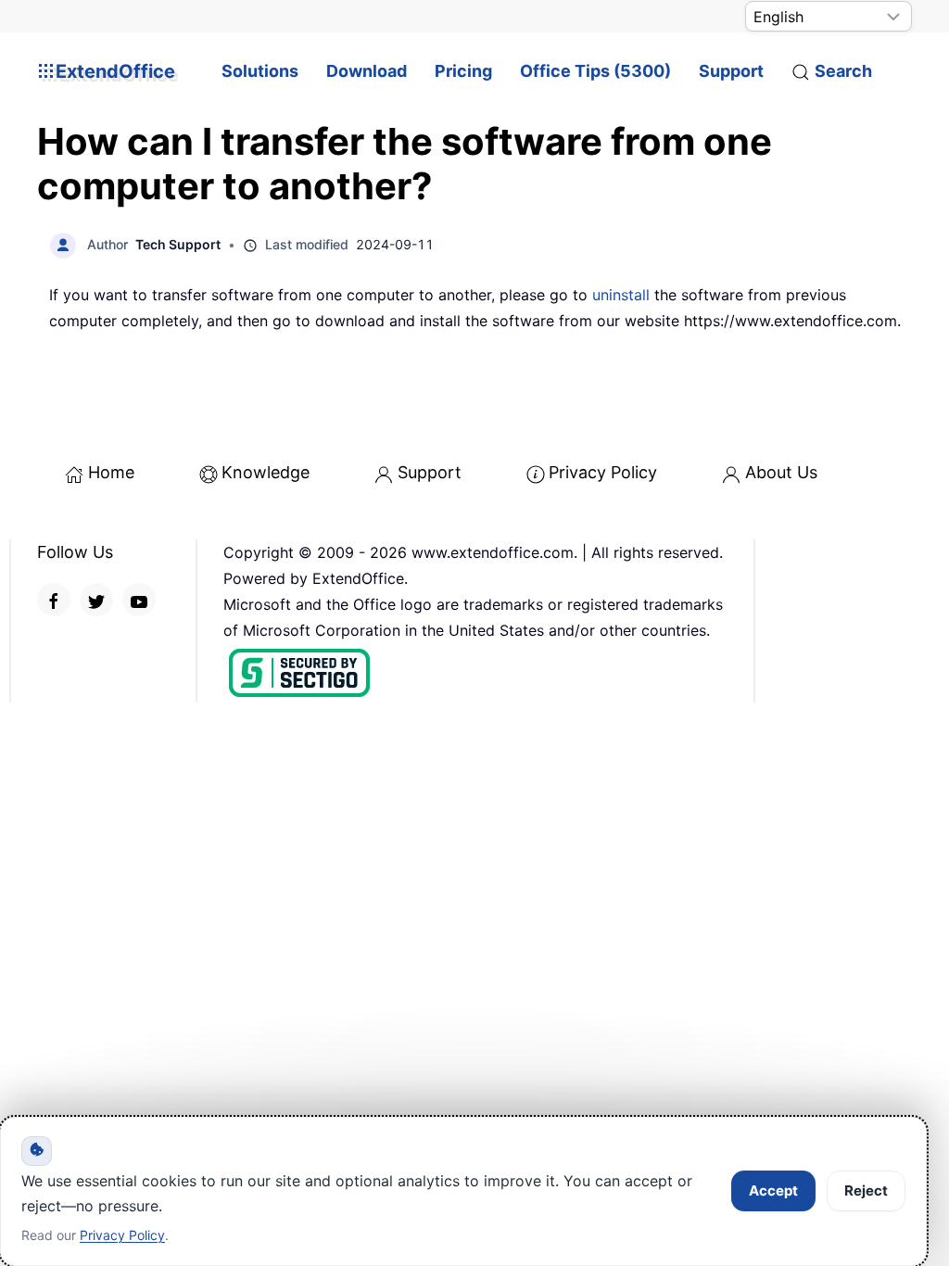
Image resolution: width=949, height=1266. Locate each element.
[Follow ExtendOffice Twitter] (96, 599)
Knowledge (265, 472)
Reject (866, 1190)
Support (731, 71)
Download (366, 71)
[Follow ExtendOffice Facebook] (53, 599)
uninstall (621, 294)
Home (111, 472)
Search (843, 71)
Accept (773, 1190)
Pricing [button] (463, 71)
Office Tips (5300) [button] (595, 71)
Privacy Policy (603, 472)
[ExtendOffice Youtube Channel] (139, 599)
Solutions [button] (259, 71)
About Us (781, 472)
